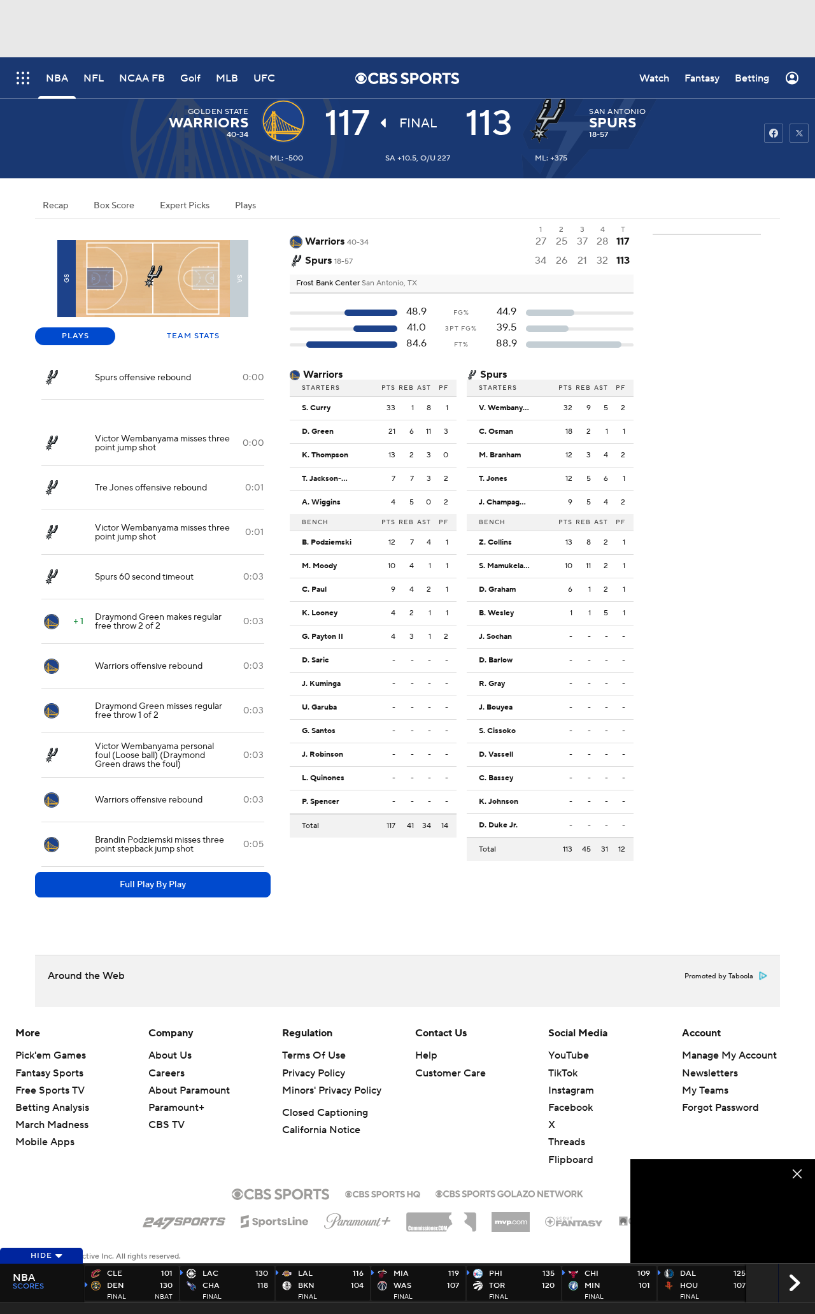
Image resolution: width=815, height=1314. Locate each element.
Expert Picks (184, 205)
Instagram (571, 1090)
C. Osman (496, 432)
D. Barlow (496, 660)
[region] (722, 1211)
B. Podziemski (326, 542)
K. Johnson (498, 802)
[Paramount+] (357, 1218)
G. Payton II (322, 637)
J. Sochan (495, 637)
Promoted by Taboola (718, 976)
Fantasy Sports (49, 1073)
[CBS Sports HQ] (382, 1193)
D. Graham (497, 590)
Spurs (612, 123)
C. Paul (314, 590)
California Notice (321, 1130)
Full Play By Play (153, 884)
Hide (41, 1255)
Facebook (570, 1107)
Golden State (218, 112)
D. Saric (315, 660)
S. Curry (316, 408)
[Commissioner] (441, 1217)
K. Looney (319, 613)
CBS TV (166, 1124)
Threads (566, 1142)
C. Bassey (496, 778)
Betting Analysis (52, 1107)
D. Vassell (496, 755)
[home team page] (550, 121)
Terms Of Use (314, 1055)
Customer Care (450, 1073)
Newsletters (710, 1073)
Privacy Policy (313, 1073)
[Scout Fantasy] (574, 1221)
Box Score (114, 205)
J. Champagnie (504, 502)
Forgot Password (720, 1107)
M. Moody (319, 566)
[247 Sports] (184, 1219)
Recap (55, 205)
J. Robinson (322, 755)
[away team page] (286, 121)
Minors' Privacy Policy (331, 1090)
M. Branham (500, 455)
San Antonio (617, 112)
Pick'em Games (50, 1055)
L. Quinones (323, 778)
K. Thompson (325, 455)
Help (426, 1055)
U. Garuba (319, 707)
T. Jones (493, 479)
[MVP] (511, 1217)
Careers (166, 1073)
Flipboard (570, 1159)
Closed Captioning (325, 1112)
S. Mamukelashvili (507, 566)
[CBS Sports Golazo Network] (509, 1192)
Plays (245, 205)
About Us (170, 1055)
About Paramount (189, 1090)
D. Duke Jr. (498, 825)
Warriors (208, 123)
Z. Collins (495, 542)
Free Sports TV (50, 1090)
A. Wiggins (321, 502)
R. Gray (492, 684)
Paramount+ (176, 1107)
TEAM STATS (193, 336)
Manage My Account (729, 1055)
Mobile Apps (44, 1142)
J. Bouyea (496, 707)
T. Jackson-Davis (330, 479)
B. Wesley (496, 613)
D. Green (318, 432)
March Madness (52, 1124)
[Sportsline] (275, 1219)
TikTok (563, 1073)
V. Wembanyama (507, 408)
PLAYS (75, 336)
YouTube (568, 1055)
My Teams (705, 1090)
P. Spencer (320, 802)
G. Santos (319, 731)
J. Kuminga (321, 684)
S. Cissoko (497, 731)
